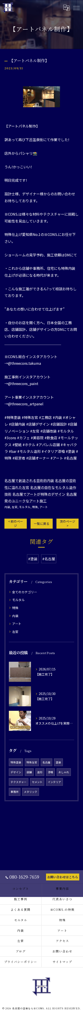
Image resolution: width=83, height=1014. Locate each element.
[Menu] (76, 8)
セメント (37, 782)
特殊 (35, 507)
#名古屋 (48, 558)
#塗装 (32, 558)
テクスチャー (19, 782)
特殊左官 (32, 762)
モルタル (25, 507)
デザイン (16, 772)
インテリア (54, 782)
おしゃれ (63, 772)
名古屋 (46, 762)
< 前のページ (15, 523)
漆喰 (50, 772)
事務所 (15, 791)
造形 (39, 772)
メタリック (30, 791)
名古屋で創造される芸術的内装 (29, 480)
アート (43, 507)
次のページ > (67, 523)
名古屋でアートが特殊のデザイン (38, 494)
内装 (7, 507)
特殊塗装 (16, 762)
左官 (14, 507)
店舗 (29, 772)
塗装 (58, 762)
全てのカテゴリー (24, 592)
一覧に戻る (41, 523)
